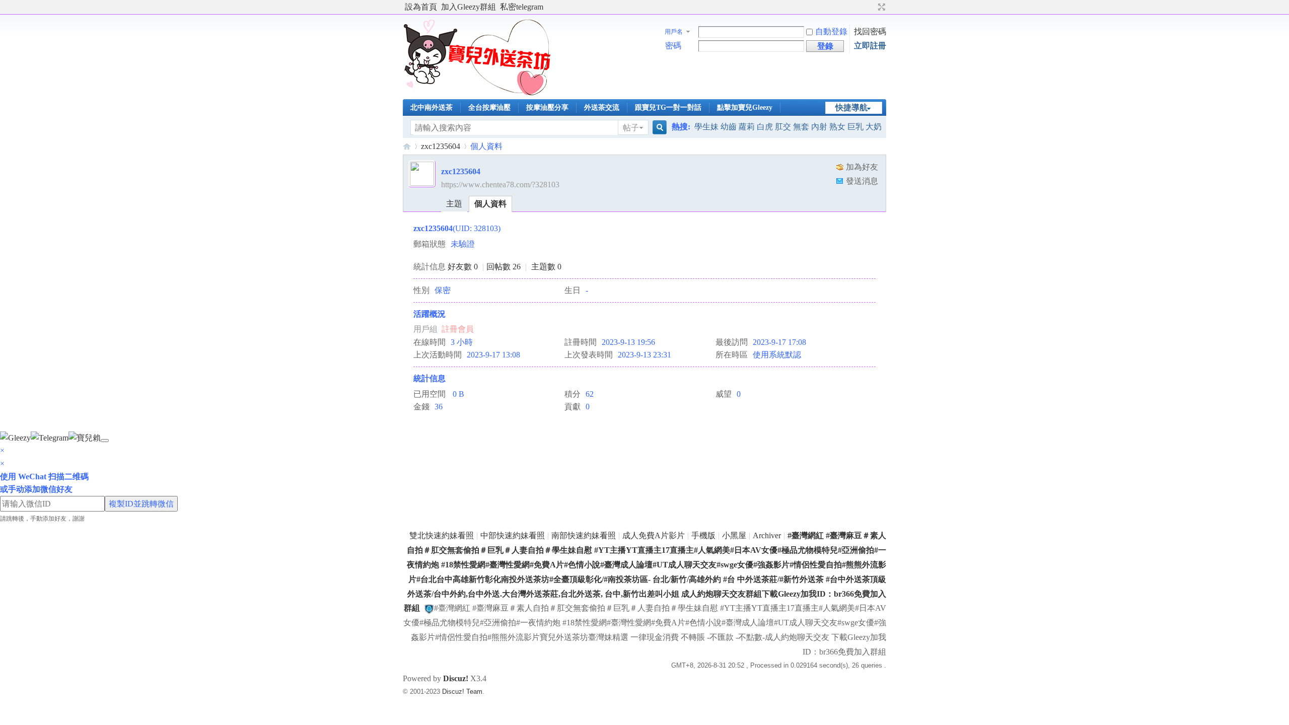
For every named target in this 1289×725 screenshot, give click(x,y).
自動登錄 (831, 31)
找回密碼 (870, 31)
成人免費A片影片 (653, 535)
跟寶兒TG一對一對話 (668, 107)
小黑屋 (734, 535)
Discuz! (455, 678)
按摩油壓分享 (547, 107)
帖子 (631, 127)
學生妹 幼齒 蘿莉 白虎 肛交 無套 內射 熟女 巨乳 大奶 (788, 126)
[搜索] (658, 127)
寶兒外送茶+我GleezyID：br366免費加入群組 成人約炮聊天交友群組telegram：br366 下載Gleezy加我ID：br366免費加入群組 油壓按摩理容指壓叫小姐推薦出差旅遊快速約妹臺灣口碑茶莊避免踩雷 (407, 146)
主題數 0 (546, 266)
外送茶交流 (601, 107)
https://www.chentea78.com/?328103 (500, 184)
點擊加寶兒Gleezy (744, 107)
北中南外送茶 (431, 107)
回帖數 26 (503, 266)
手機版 (703, 535)
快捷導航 (851, 107)
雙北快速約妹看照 (441, 535)
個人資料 (490, 203)
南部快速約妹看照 (583, 535)
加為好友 (862, 167)
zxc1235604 (440, 146)
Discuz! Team (462, 691)
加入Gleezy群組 (468, 7)
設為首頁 (421, 7)
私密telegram (521, 7)
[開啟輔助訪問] (872, 7)
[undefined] (105, 440)
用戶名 (674, 31)
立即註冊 (870, 45)
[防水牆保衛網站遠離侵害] (429, 608)
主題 (454, 203)
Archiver (767, 535)
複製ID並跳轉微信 (141, 503)
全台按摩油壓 (489, 107)
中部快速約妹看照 (512, 535)
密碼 (673, 45)
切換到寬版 (880, 7)
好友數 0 (463, 266)
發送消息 (862, 181)
